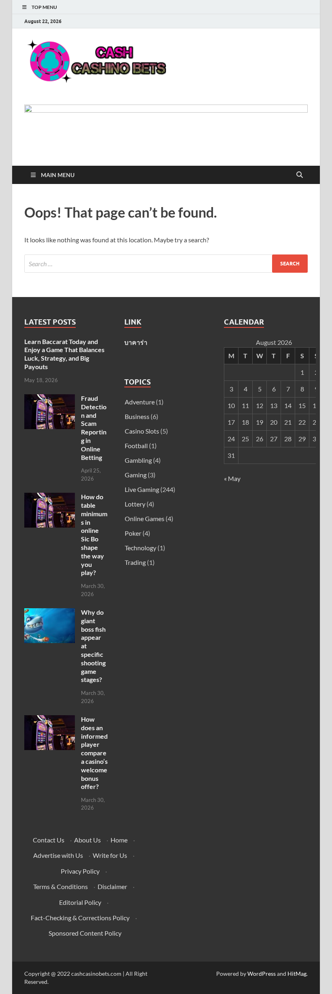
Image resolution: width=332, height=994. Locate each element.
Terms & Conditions (60, 886)
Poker (133, 533)
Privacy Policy (80, 871)
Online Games (144, 518)
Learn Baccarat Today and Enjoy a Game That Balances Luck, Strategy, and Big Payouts (64, 354)
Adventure (140, 402)
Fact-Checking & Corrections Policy (80, 917)
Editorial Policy (80, 902)
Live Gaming (142, 489)
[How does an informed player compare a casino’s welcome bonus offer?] (49, 720)
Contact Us (48, 840)
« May (232, 478)
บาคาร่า (135, 342)
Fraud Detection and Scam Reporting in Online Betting (93, 427)
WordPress (261, 973)
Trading (135, 562)
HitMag (296, 973)
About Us (87, 840)
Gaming (136, 475)
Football (136, 445)
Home (119, 840)
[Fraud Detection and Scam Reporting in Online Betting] (49, 399)
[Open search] (300, 175)
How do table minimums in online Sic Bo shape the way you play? (94, 534)
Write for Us (110, 855)
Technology (140, 548)
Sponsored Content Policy (85, 933)
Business (137, 416)
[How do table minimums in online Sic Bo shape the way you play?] (49, 497)
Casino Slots (142, 431)
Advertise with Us (58, 855)
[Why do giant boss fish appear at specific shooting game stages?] (49, 613)
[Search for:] (166, 263)
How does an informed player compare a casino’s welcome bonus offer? (94, 752)
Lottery (135, 504)
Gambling (138, 460)
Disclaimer (112, 886)
